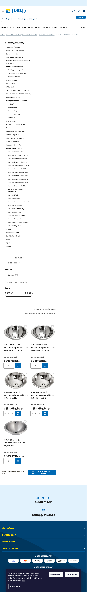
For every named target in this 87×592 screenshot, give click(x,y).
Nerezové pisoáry (14, 212)
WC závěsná (10, 83)
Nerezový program (14, 148)
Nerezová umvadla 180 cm (17, 159)
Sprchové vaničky (12, 54)
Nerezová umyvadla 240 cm (18, 165)
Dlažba (8, 246)
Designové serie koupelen (16, 101)
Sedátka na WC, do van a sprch (17, 90)
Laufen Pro (12, 104)
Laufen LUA (12, 118)
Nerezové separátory (16, 219)
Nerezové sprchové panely (18, 222)
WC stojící (10, 87)
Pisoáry (9, 229)
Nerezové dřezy (14, 198)
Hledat (81, 17)
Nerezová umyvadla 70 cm (18, 186)
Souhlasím (72, 574)
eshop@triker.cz (43, 515)
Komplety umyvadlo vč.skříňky (17, 124)
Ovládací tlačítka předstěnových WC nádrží (18, 62)
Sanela (12, 275)
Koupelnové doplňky (13, 145)
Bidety (8, 128)
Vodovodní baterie (13, 47)
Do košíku (18, 365)
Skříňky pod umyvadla (16, 70)
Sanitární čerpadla (13, 232)
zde (23, 580)
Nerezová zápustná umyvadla (16, 190)
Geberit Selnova (14, 114)
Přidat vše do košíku (44, 472)
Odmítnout (55, 574)
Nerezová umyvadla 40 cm (18, 172)
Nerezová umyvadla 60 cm (18, 182)
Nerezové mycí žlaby (15, 205)
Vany (8, 239)
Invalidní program (12, 141)
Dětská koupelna (12, 135)
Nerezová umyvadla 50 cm (18, 176)
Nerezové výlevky (14, 226)
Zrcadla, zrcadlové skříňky (17, 73)
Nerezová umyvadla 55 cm (18, 179)
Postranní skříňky (14, 77)
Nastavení (15, 586)
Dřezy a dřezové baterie (15, 138)
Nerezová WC (13, 195)
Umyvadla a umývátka (14, 57)
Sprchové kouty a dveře (15, 50)
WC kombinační (12, 80)
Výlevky (9, 243)
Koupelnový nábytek (14, 66)
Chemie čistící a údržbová (15, 131)
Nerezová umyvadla (15, 152)
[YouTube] (47, 498)
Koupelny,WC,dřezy (14, 43)
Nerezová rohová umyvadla (18, 155)
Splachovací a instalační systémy (18, 94)
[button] (12, 365)
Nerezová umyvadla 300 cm (18, 169)
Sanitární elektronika (13, 236)
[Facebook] (37, 498)
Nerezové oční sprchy (16, 209)
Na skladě (14, 263)
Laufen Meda (12, 107)
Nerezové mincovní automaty (19, 202)
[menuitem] (5, 27)
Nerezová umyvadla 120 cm (18, 162)
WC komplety (11, 121)
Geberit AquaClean (13, 97)
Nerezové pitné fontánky (17, 215)
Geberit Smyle (13, 111)
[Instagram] (42, 498)
